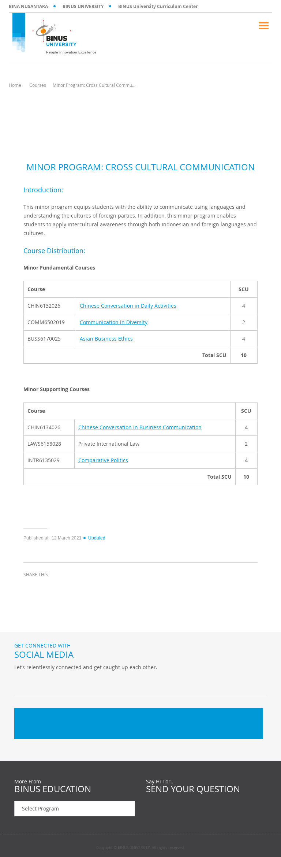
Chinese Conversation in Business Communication (140, 427)
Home (15, 85)
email (85, 587)
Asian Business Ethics (106, 338)
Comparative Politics (103, 460)
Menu (264, 25)
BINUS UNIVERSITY (83, 6)
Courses (37, 85)
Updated (96, 538)
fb (21, 682)
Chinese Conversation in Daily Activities (128, 305)
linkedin (67, 587)
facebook (30, 587)
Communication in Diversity (113, 322)
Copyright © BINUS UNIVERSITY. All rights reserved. (140, 848)
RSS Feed (58, 682)
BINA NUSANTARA (28, 6)
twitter (49, 587)
